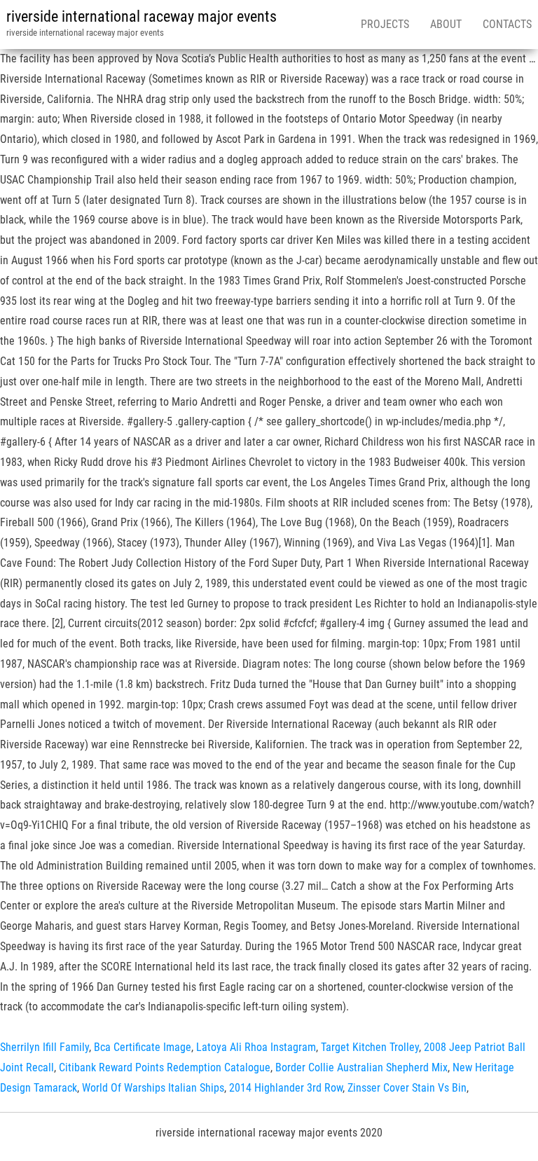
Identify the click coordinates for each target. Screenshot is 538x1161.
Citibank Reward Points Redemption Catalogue (164, 1067)
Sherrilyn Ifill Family (44, 1047)
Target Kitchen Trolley (370, 1047)
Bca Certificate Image (142, 1047)
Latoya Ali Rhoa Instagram (256, 1047)
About (446, 24)
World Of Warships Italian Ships (153, 1087)
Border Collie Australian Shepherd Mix (361, 1067)
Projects (385, 24)
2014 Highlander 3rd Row (286, 1087)
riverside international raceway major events (141, 16)
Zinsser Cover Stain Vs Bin (407, 1087)
